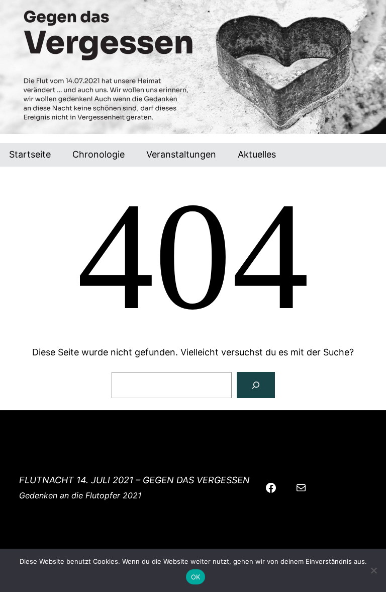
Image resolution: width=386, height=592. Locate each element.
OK (196, 577)
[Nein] (373, 570)
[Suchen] (256, 385)
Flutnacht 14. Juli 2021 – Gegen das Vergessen (134, 480)
